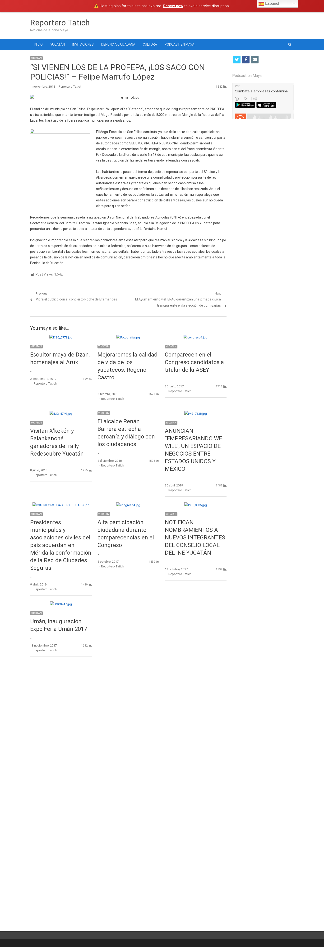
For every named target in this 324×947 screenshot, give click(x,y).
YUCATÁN (57, 44)
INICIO (38, 44)
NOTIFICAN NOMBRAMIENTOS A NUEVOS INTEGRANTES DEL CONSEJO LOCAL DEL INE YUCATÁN (195, 537)
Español (271, 3)
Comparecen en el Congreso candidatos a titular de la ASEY (194, 362)
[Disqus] (128, 729)
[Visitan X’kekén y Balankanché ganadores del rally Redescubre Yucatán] (61, 413)
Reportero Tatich (60, 22)
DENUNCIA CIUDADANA (118, 44)
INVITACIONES (83, 44)
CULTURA (150, 44)
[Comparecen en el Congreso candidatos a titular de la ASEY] (196, 337)
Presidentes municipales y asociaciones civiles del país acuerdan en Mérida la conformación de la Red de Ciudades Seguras (60, 545)
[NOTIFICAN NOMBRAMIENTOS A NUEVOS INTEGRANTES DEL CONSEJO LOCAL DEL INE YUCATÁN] (195, 505)
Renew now (173, 6)
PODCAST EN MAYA (179, 44)
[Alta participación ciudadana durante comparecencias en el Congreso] (128, 505)
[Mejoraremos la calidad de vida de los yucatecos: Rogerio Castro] (128, 337)
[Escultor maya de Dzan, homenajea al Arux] (61, 337)
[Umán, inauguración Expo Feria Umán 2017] (61, 604)
